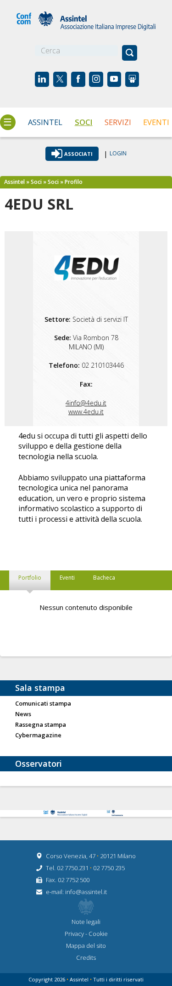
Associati (78, 153)
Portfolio (29, 577)
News (23, 714)
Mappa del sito (86, 945)
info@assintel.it (86, 892)
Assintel (45, 122)
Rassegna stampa (40, 725)
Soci (84, 122)
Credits (86, 957)
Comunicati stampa (43, 703)
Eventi (156, 122)
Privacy (75, 933)
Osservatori (38, 763)
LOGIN (118, 154)
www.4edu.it (86, 411)
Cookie (98, 933)
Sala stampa (40, 687)
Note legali (86, 922)
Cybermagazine (38, 735)
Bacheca (104, 577)
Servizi (118, 122)
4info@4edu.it (86, 403)
